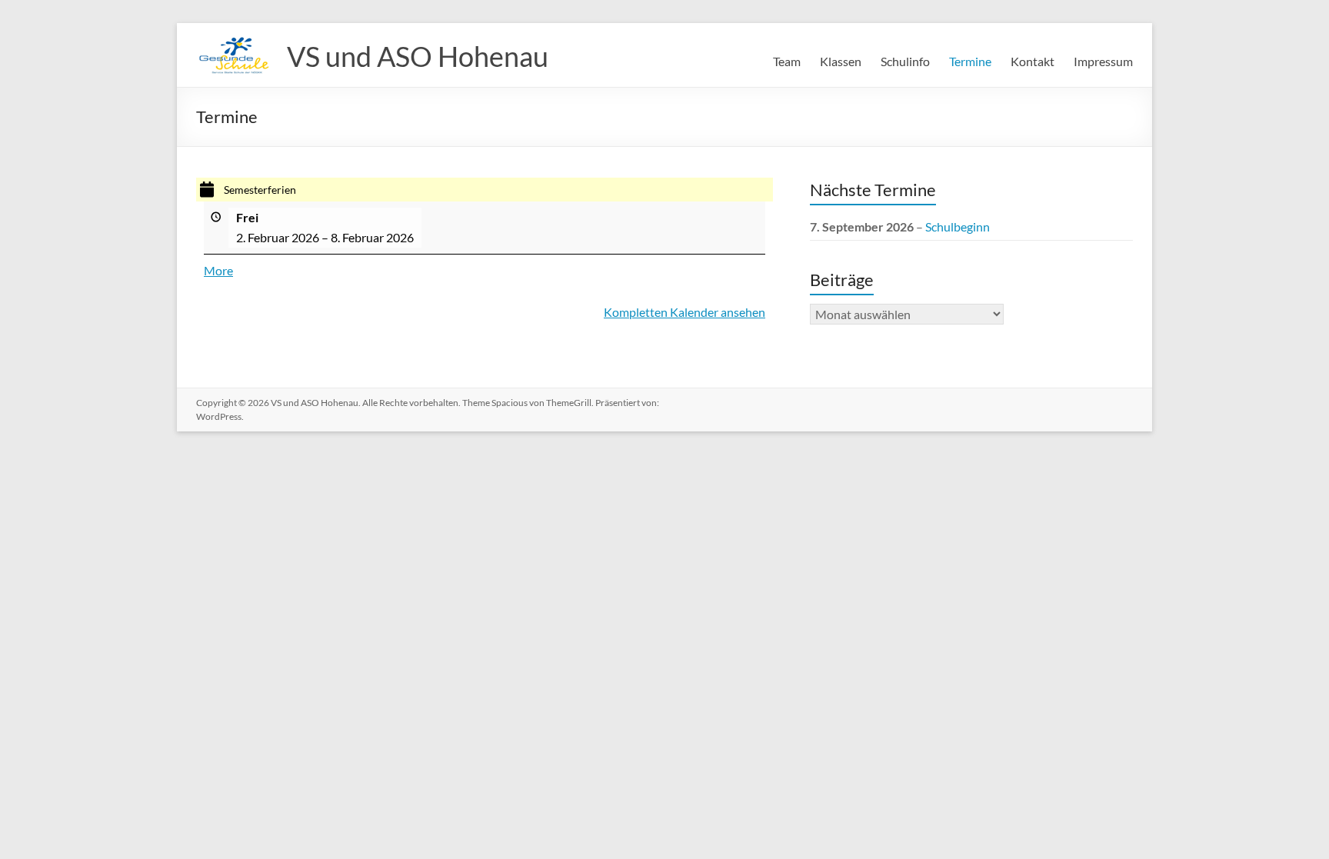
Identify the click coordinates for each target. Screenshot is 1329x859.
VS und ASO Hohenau (417, 56)
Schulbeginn (957, 226)
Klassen (840, 61)
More (218, 270)
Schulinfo (905, 61)
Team (787, 61)
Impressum (1103, 61)
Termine (970, 61)
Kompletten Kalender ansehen (684, 312)
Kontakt (1032, 61)
